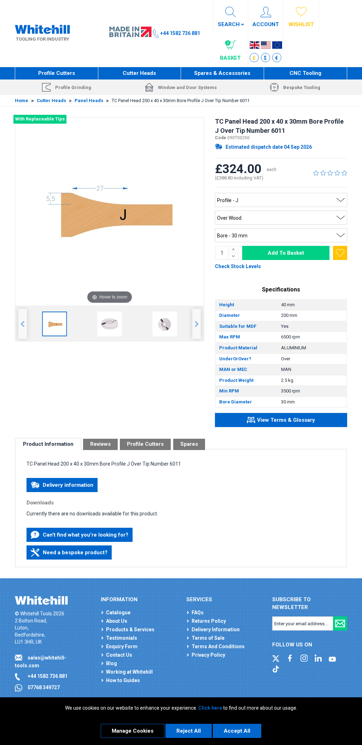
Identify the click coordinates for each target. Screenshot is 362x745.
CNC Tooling (305, 73)
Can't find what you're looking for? (85, 535)
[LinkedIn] (318, 657)
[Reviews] (330, 173)
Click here (210, 708)
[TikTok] (275, 669)
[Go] (340, 623)
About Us (116, 621)
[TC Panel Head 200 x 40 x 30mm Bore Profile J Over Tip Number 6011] (54, 324)
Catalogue (118, 612)
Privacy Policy (208, 655)
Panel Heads (89, 100)
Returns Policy (209, 621)
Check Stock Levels (238, 266)
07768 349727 (44, 687)
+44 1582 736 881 (48, 676)
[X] (275, 657)
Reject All (188, 731)
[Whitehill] (42, 28)
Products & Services (130, 629)
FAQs (198, 612)
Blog (111, 663)
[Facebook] (289, 657)
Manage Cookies (132, 731)
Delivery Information (216, 629)
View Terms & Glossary (286, 420)
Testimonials (121, 638)
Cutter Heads (139, 73)
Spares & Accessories (222, 73)
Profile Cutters (56, 73)
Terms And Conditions (218, 646)
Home (21, 100)
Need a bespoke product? (75, 552)
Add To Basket (286, 253)
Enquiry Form (122, 646)
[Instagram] (304, 657)
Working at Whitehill (129, 672)
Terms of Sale (208, 638)
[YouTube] (332, 657)
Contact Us (119, 655)
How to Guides (123, 680)
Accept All (237, 731)
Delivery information (68, 485)
